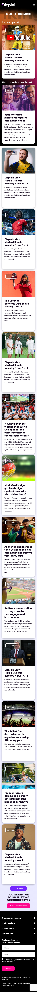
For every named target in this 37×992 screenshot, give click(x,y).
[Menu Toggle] (34, 5)
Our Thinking (11, 30)
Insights (9, 90)
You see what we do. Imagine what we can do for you (18, 897)
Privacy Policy (6, 983)
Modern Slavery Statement (21, 983)
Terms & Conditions (8, 985)
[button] (18, 888)
